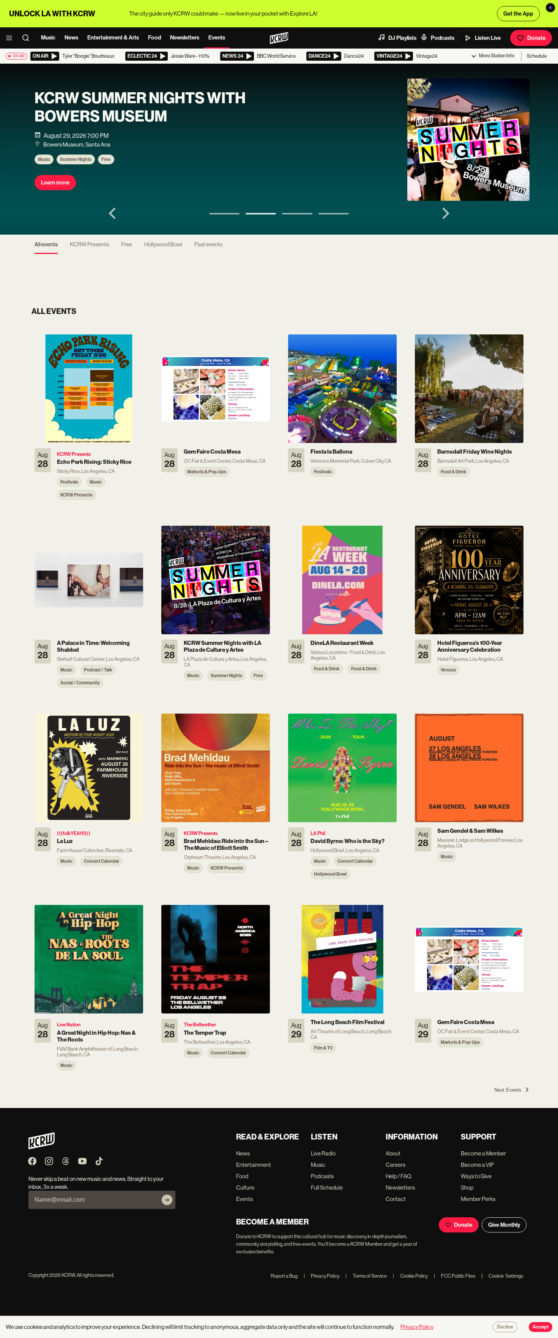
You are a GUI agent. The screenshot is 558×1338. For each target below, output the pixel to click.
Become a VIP (477, 1164)
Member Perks (478, 1199)
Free (106, 159)
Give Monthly (504, 1224)
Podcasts (442, 38)
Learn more (55, 182)
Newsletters (184, 37)
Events (216, 37)
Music (48, 37)
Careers (395, 1164)
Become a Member (483, 1153)
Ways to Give (476, 1176)
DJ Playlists (402, 38)
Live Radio (323, 1153)
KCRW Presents (89, 244)
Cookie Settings (506, 1276)
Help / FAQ (398, 1176)
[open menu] (11, 38)
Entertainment (253, 1164)
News (71, 37)
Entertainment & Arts (113, 37)
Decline (505, 1327)
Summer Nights (75, 159)
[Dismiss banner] (550, 7)
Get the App (518, 13)
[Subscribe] (167, 1200)
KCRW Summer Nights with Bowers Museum (140, 107)
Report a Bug (284, 1276)
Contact (396, 1199)
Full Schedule (327, 1187)
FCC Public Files (454, 1276)
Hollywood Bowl (163, 244)
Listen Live (488, 38)
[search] (28, 38)
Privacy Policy (321, 1276)
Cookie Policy (410, 1276)
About (393, 1153)
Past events (208, 244)
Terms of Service (366, 1276)
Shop (467, 1187)
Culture (245, 1187)
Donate (536, 38)
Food (154, 37)
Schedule (537, 56)
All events (46, 244)
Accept (541, 1327)
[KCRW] (41, 1147)
